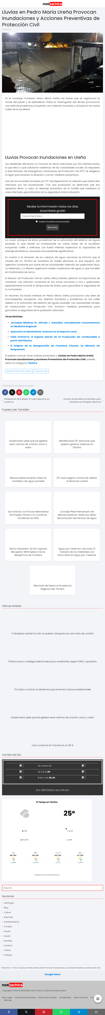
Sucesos (8, 945)
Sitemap (8, 1000)
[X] (12, 392)
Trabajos (8, 955)
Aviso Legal (7, 997)
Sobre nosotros (81, 997)
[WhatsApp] (26, 392)
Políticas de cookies (47, 997)
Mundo (7, 931)
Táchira (7, 950)
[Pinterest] (19, 392)
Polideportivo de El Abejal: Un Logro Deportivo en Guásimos (27, 400)
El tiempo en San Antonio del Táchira (47, 875)
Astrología (9, 903)
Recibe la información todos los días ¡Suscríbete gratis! (52, 209)
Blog (6, 907)
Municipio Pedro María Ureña (19, 371)
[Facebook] (5, 392)
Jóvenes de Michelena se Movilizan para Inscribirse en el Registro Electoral (82, 400)
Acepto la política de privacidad (54, 221)
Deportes (8, 917)
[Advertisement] (52, 132)
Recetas (8, 940)
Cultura (7, 912)
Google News (52, 974)
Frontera (8, 926)
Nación (7, 936)
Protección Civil (40, 371)
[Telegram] (33, 392)
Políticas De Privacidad (25, 997)
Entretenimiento (11, 921)
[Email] (40, 392)
